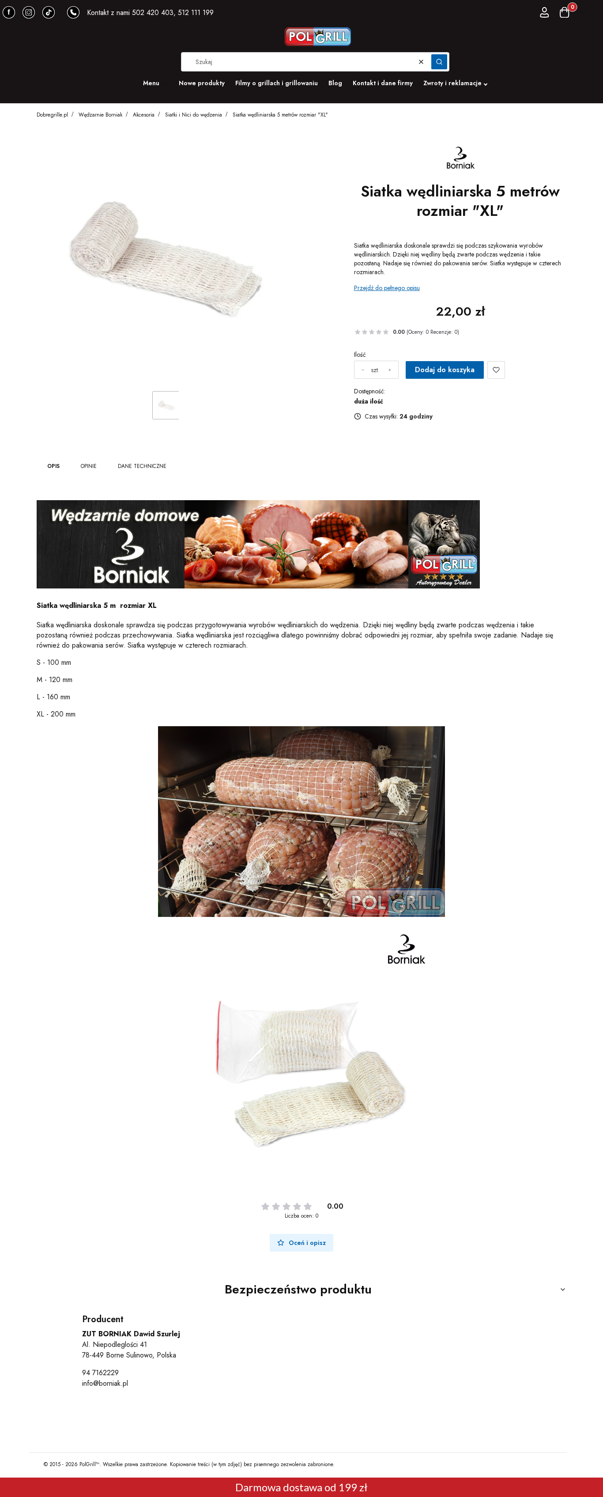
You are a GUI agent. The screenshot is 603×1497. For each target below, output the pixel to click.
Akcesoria (144, 115)
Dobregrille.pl (52, 115)
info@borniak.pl (105, 1383)
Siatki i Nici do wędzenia (193, 115)
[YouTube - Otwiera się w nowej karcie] (29, 12)
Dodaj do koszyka (445, 370)
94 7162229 (100, 1373)
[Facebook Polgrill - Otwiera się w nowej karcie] (9, 12)
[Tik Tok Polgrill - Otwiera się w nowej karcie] (48, 12)
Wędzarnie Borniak (100, 115)
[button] (439, 61)
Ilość (360, 354)
